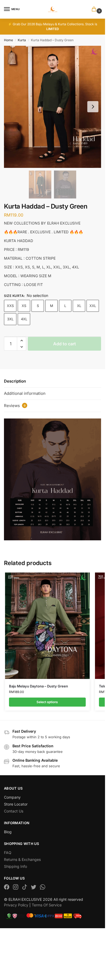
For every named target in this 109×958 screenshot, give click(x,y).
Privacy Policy (16, 905)
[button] (95, 9)
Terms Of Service (47, 905)
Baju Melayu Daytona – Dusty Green (38, 686)
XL (79, 306)
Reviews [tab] (15, 405)
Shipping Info (15, 866)
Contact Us (13, 811)
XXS (10, 306)
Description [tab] (15, 381)
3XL (10, 319)
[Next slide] (92, 106)
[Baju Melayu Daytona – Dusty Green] (47, 626)
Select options (47, 702)
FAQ (7, 852)
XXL (92, 306)
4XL (24, 319)
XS (24, 306)
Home (8, 40)
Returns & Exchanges (22, 859)
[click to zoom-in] (52, 107)
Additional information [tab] (25, 393)
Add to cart (64, 343)
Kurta (22, 40)
